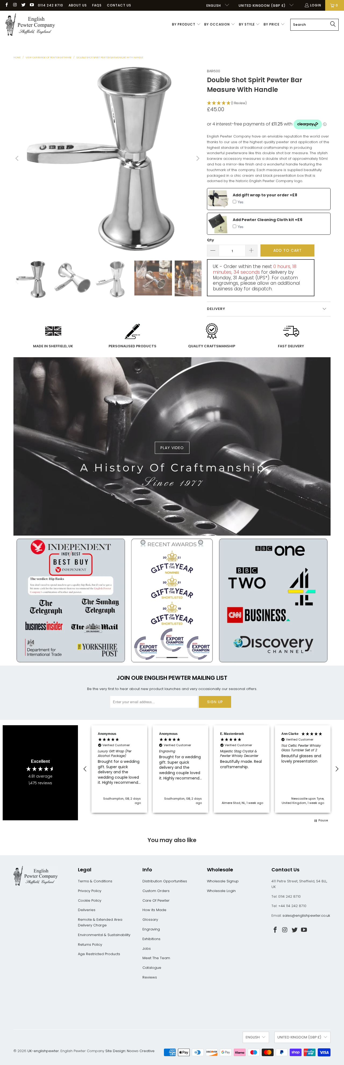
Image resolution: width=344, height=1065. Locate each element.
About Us (78, 5)
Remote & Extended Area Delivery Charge (100, 922)
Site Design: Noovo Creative (130, 1050)
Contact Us (119, 5)
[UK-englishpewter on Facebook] (6, 5)
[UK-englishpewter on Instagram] (14, 5)
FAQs (97, 5)
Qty (210, 240)
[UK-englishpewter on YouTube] (31, 5)
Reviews (149, 977)
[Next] (197, 158)
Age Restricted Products (99, 953)
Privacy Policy (89, 890)
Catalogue (151, 967)
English (214, 5)
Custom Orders (156, 890)
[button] (186, 25)
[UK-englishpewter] (30, 24)
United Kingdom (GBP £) (263, 5)
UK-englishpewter (43, 1050)
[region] (211, 769)
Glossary (150, 919)
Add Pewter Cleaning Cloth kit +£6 (267, 219)
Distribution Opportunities (164, 881)
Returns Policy (90, 944)
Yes (240, 201)
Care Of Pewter (156, 900)
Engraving (151, 929)
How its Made (154, 909)
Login (315, 5)
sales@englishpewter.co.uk (306, 915)
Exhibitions (151, 938)
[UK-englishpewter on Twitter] (23, 5)
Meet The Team (156, 958)
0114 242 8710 (50, 5)
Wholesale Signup (223, 881)
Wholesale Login (221, 890)
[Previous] (17, 158)
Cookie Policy (89, 900)
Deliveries (86, 909)
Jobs (146, 948)
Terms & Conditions (95, 881)
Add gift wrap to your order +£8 (265, 195)
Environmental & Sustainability (104, 934)
